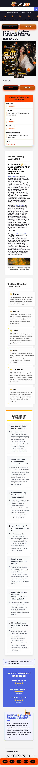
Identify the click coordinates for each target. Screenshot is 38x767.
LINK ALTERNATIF (26, 761)
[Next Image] (34, 59)
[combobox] (17, 9)
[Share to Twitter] (8, 756)
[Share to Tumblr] (34, 756)
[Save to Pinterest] (23, 756)
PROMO (6, 761)
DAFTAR (28, 26)
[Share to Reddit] (29, 756)
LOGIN (10, 26)
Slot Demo (19, 205)
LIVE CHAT (33, 761)
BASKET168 (12, 176)
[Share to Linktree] (18, 756)
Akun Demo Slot (21, 234)
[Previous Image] (3, 59)
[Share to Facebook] (13, 756)
